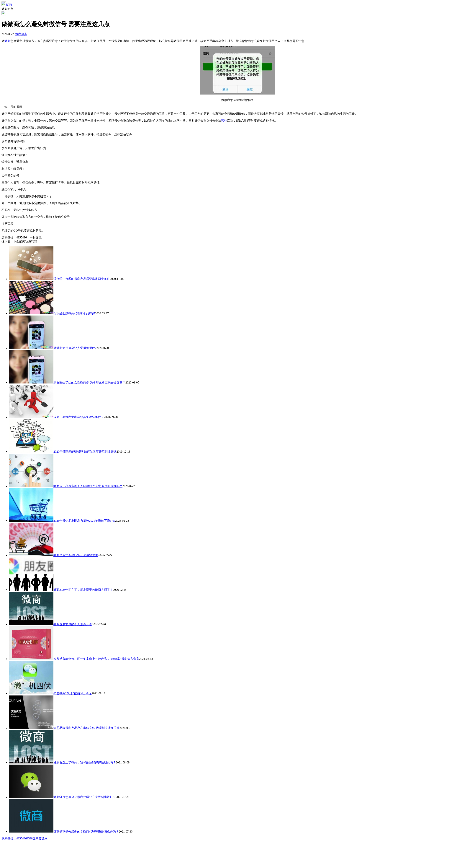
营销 (224, 120)
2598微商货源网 (37, 838)
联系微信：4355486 (14, 838)
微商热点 (21, 34)
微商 (7, 41)
